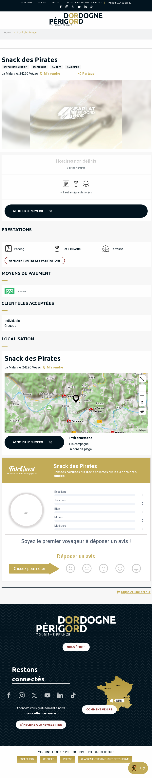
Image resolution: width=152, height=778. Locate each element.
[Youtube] (79, 7)
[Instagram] (67, 7)
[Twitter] (73, 7)
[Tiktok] (91, 7)
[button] (76, 114)
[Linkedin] (85, 7)
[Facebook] (61, 7)
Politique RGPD (74, 752)
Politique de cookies (101, 752)
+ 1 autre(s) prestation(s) (76, 192)
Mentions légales (49, 752)
